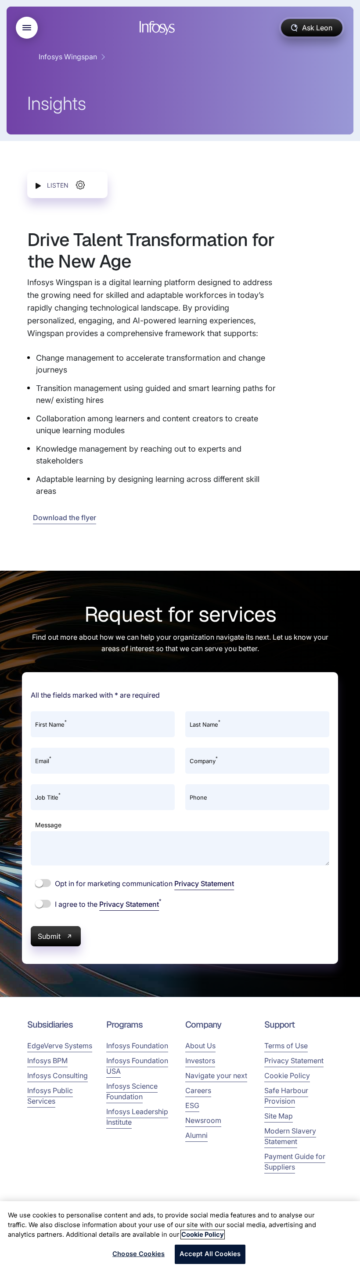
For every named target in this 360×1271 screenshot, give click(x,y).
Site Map (278, 1116)
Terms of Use (286, 1045)
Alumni (196, 1135)
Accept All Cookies (210, 1254)
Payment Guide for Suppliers (294, 1161)
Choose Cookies (138, 1254)
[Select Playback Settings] (80, 184)
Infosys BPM (47, 1060)
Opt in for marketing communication (143, 883)
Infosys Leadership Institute (137, 1116)
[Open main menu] (27, 28)
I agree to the (107, 904)
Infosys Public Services (50, 1095)
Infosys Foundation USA (137, 1065)
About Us (200, 1045)
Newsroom (203, 1120)
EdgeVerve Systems (59, 1045)
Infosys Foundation (137, 1045)
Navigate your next (216, 1075)
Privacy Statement (204, 883)
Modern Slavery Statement (290, 1136)
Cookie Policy (287, 1075)
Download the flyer (64, 517)
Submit (49, 936)
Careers (198, 1090)
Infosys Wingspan (68, 56)
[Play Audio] (38, 185)
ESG (192, 1105)
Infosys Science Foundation (132, 1091)
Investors (200, 1060)
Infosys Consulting (57, 1075)
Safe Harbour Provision (286, 1095)
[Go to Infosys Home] (158, 27)
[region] (180, 1236)
